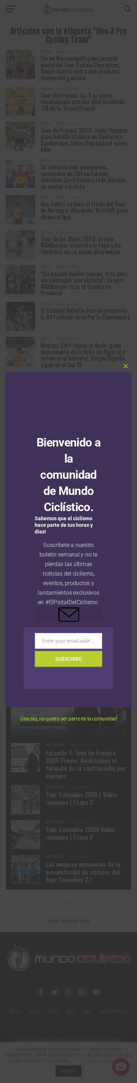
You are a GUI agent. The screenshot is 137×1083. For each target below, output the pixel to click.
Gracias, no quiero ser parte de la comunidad (68, 719)
